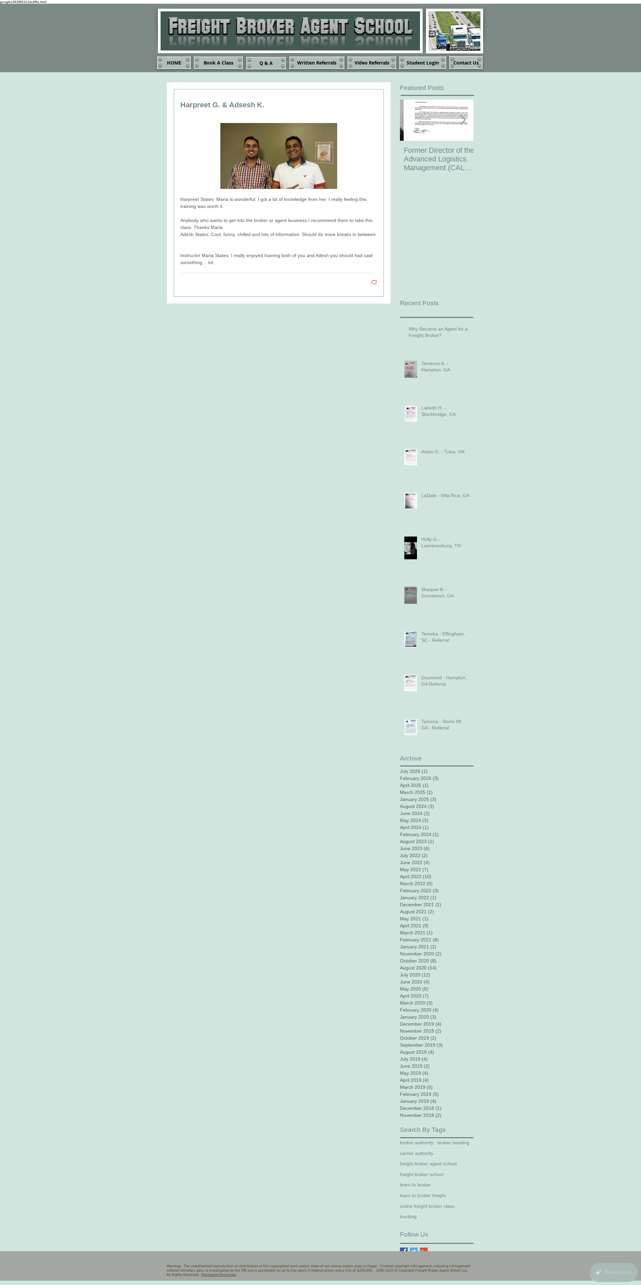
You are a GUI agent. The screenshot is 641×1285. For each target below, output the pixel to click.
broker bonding (453, 1142)
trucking (408, 1216)
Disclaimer (227, 1275)
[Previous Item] (411, 120)
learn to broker (415, 1184)
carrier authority (416, 1153)
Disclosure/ (210, 1275)
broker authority (416, 1142)
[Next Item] (463, 120)
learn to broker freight (423, 1195)
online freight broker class (427, 1206)
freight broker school (421, 1174)
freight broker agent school (428, 1163)
